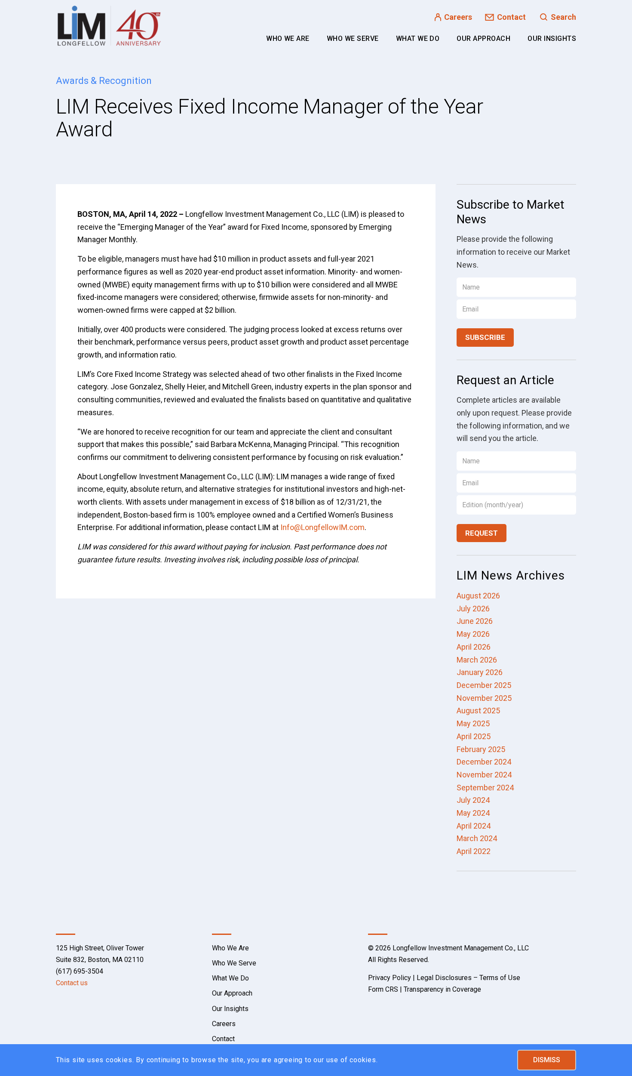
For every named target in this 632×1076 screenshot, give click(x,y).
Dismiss (546, 1060)
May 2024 (473, 812)
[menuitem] (288, 38)
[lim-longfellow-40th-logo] (109, 25)
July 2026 (473, 608)
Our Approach (232, 993)
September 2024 (485, 787)
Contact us (72, 983)
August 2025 (478, 710)
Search (563, 17)
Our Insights (230, 1009)
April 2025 (474, 736)
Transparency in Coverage (442, 989)
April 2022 (474, 851)
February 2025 (481, 749)
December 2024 (484, 761)
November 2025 (484, 698)
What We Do (230, 978)
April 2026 (474, 646)
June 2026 (475, 621)
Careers (458, 17)
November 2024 (484, 774)
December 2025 (484, 685)
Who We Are (230, 948)
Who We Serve (234, 963)
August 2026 (478, 595)
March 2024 (477, 838)
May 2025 (473, 723)
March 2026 (477, 659)
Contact (511, 17)
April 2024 (474, 825)
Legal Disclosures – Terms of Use (468, 978)
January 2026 (480, 672)
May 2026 (473, 633)
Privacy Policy (389, 978)
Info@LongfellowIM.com (322, 527)
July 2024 (473, 800)
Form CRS (383, 989)
